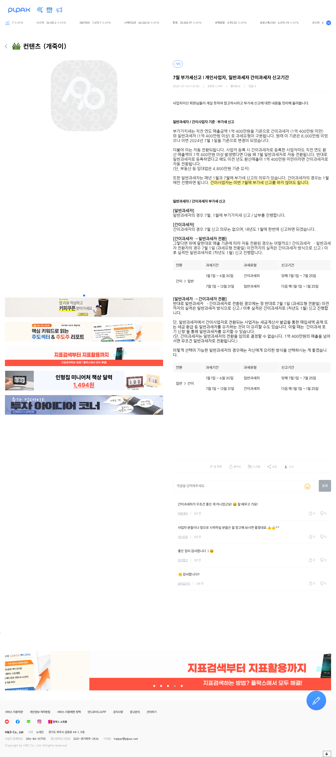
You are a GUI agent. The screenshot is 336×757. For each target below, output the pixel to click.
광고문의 (135, 712)
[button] (84, 296)
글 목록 (218, 466)
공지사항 (118, 712)
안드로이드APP (97, 712)
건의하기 (151, 712)
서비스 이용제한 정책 (69, 712)
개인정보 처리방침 (40, 712)
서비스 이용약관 (14, 712)
